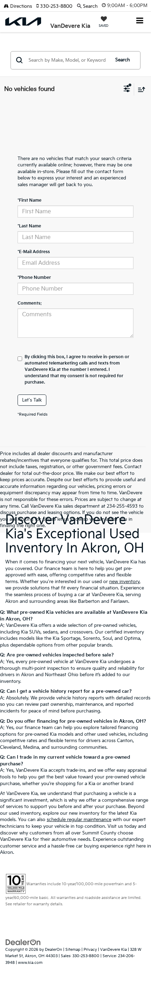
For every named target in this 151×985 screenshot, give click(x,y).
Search (122, 60)
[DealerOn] (23, 942)
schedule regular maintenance (79, 819)
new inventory (124, 582)
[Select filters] (127, 89)
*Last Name (29, 226)
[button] (56, 6)
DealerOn (53, 949)
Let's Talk (32, 400)
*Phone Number (34, 277)
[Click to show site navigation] (140, 21)
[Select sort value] (139, 89)
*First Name (29, 200)
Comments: (30, 303)
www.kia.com (30, 962)
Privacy (90, 949)
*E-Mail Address (34, 252)
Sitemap (72, 949)
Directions (20, 6)
